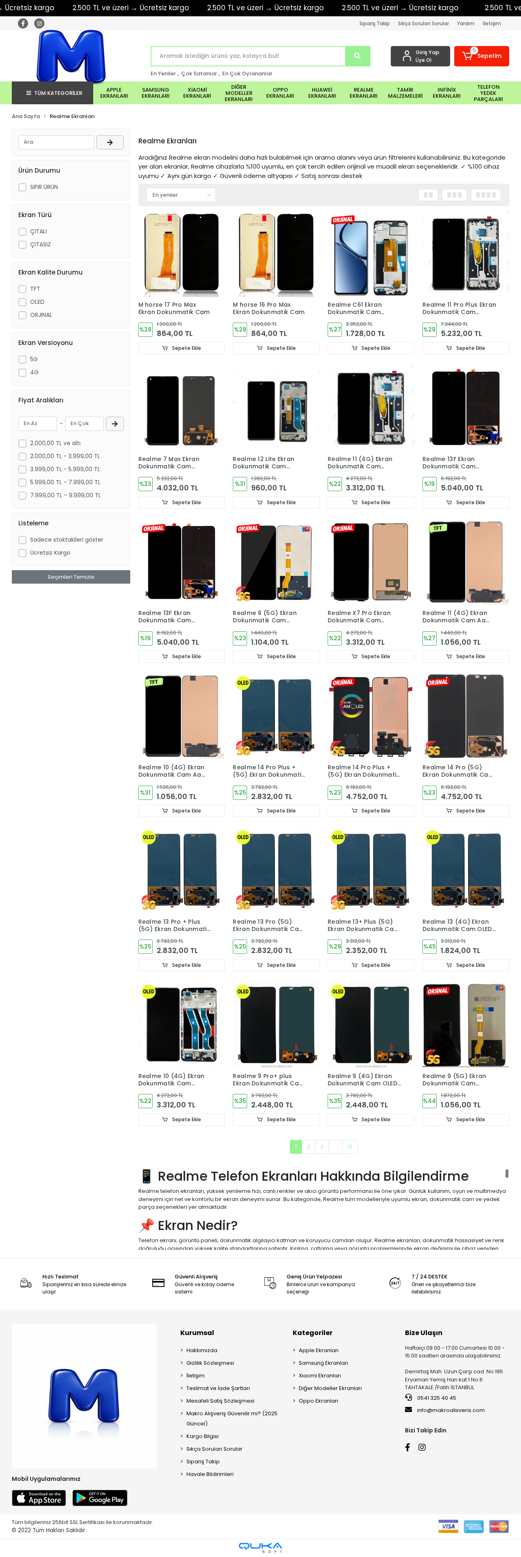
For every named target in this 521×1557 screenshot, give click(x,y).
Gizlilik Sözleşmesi (210, 1363)
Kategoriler (313, 1332)
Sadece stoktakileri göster (66, 540)
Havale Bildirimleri (210, 1474)
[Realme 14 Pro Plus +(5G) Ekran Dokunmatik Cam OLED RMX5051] (276, 716)
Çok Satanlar (199, 73)
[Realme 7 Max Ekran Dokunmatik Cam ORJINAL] (181, 408)
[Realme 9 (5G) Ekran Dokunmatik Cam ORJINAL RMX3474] (276, 562)
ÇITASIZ (40, 244)
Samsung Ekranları (323, 1363)
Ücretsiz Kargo (50, 553)
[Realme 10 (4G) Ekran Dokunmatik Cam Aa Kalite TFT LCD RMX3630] (181, 716)
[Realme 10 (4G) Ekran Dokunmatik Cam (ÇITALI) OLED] (181, 1025)
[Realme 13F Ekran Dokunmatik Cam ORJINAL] (465, 408)
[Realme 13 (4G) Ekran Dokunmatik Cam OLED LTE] (465, 870)
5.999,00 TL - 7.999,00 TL (65, 482)
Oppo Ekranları (318, 1401)
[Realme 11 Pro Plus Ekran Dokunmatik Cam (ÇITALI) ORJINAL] (465, 253)
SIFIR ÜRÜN (44, 187)
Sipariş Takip (374, 23)
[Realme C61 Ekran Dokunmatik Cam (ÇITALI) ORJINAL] (371, 253)
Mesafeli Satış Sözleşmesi (220, 1401)
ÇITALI (38, 231)
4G (34, 372)
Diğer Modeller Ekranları (330, 1388)
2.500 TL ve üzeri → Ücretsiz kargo (130, 8)
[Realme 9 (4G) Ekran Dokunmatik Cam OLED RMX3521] (371, 1025)
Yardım (466, 23)
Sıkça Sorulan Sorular (423, 23)
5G (34, 359)
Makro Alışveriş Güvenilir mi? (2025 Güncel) (232, 1418)
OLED (37, 302)
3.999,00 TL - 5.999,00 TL (65, 469)
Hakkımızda (201, 1350)
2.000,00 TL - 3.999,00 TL (65, 456)
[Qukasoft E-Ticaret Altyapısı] (260, 1548)
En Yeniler (163, 73)
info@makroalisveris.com (451, 1410)
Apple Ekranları (319, 1350)
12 (350, 1147)
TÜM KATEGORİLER (58, 93)
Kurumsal (197, 1332)
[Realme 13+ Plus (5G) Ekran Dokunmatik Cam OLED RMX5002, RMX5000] (371, 870)
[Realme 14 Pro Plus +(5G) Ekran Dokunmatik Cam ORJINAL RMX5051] (371, 716)
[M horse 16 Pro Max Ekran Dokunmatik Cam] (276, 253)
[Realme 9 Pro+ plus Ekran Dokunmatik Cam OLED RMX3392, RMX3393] (276, 1025)
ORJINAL (41, 315)
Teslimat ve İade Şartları (218, 1388)
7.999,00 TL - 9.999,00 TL (65, 495)
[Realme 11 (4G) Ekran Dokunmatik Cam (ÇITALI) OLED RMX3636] (371, 408)
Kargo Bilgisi (202, 1436)
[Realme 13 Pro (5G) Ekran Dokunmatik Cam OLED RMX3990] (276, 870)
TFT (35, 289)
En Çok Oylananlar (247, 73)
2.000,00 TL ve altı (55, 443)
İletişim (492, 23)
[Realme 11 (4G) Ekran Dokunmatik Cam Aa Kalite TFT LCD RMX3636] (465, 562)
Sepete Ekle (186, 348)
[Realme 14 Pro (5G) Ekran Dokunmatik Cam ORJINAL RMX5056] (465, 716)
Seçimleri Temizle (71, 577)
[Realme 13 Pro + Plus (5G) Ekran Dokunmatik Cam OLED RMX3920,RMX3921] (181, 870)
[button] (481, 56)
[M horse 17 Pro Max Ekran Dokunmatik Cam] (181, 253)
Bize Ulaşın (423, 1332)
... (335, 1147)
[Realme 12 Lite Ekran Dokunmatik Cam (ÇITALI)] (276, 408)
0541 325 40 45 (436, 1398)
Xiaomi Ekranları (320, 1375)
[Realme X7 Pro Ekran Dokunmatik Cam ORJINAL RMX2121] (371, 562)
